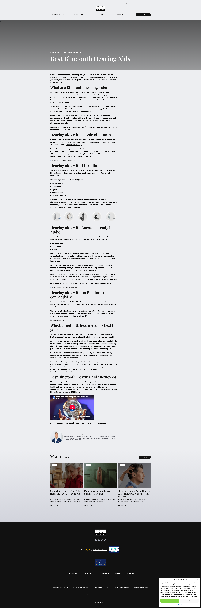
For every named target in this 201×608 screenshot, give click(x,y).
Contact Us (143, 15)
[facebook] (99, 540)
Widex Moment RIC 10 (87, 304)
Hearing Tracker (56, 384)
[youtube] (105, 540)
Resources (100, 15)
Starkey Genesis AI (59, 196)
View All (145, 457)
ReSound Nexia (57, 184)
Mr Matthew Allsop (73, 434)
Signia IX (55, 190)
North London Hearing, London (80, 587)
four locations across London (61, 364)
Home (52, 52)
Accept (170, 601)
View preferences (189, 601)
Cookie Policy (179, 604)
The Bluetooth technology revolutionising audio (92, 283)
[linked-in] (102, 540)
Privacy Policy (86, 594)
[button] (198, 579)
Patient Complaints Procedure (113, 594)
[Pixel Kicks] (102, 602)
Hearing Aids (79, 15)
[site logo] (100, 8)
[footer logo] (100, 532)
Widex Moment (58, 193)
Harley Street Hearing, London (60, 587)
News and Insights (103, 573)
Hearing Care (57, 15)
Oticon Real (56, 187)
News (58, 52)
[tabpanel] (66, 484)
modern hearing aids (90, 77)
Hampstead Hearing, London (122, 587)
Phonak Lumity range (74, 145)
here (104, 423)
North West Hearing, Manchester (142, 587)
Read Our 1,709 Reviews (100, 549)
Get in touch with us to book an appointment (67, 372)
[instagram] (96, 540)
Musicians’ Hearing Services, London (101, 587)
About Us (119, 15)
